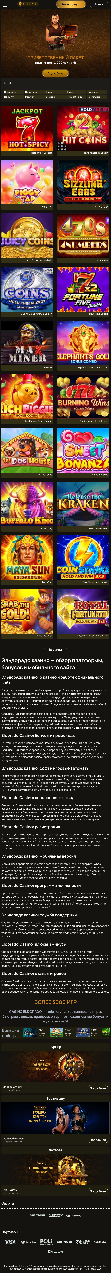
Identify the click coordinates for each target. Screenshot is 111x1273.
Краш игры (93, 92)
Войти (99, 4)
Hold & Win (9, 96)
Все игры (50, 96)
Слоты (70, 92)
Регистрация (70, 4)
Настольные (94, 96)
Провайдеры (10, 92)
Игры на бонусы (75, 96)
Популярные (31, 92)
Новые (49, 92)
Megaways (30, 96)
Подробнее (55, 73)
